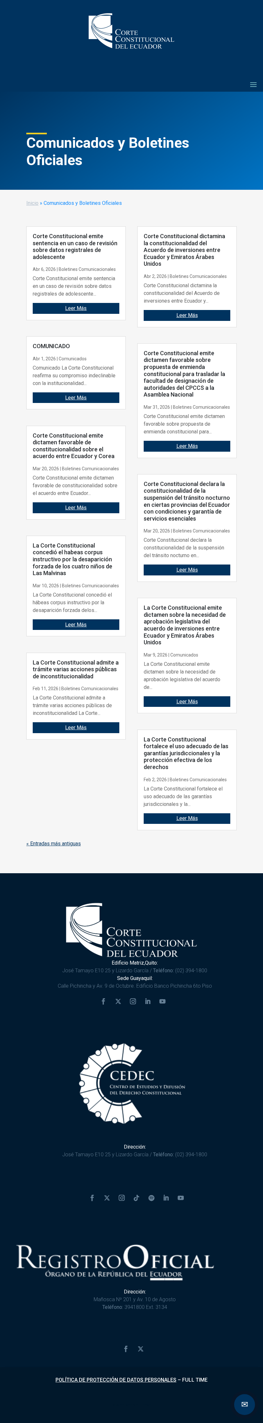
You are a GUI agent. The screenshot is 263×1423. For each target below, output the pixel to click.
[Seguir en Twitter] (118, 1001)
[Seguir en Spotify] (151, 1198)
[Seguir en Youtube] (162, 1001)
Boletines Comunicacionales (87, 269)
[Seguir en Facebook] (103, 1001)
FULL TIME (195, 1380)
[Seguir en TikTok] (137, 1198)
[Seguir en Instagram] (133, 1001)
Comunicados (73, 358)
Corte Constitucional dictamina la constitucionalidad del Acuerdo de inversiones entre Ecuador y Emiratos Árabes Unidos (184, 250)
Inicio (32, 203)
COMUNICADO (51, 346)
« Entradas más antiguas (53, 844)
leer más (76, 308)
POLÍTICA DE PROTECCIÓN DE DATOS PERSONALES (115, 1380)
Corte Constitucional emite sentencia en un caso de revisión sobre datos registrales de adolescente (75, 246)
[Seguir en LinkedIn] (147, 1001)
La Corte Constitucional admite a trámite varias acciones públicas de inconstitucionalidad (76, 669)
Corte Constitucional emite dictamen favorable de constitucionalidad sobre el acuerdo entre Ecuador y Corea (74, 446)
